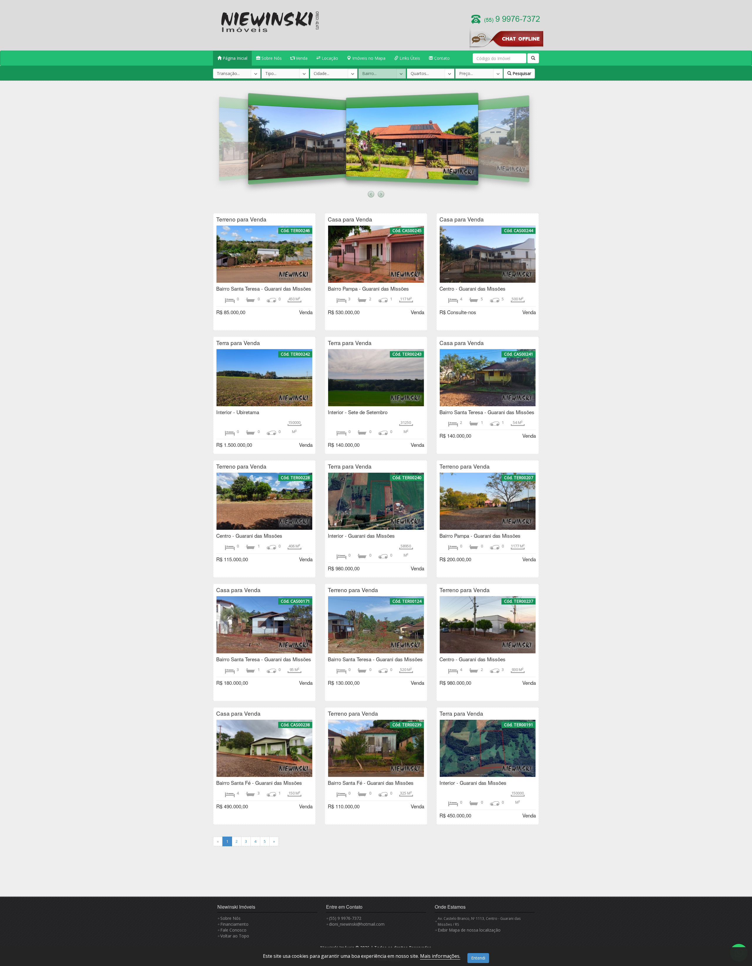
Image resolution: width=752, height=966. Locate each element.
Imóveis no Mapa (368, 58)
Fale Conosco (233, 930)
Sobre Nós (271, 58)
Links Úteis (409, 58)
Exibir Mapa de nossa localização (469, 930)
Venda (301, 58)
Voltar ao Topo (234, 936)
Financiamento (234, 924)
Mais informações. (440, 956)
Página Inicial (234, 58)
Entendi (478, 958)
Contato (441, 58)
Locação (329, 58)
